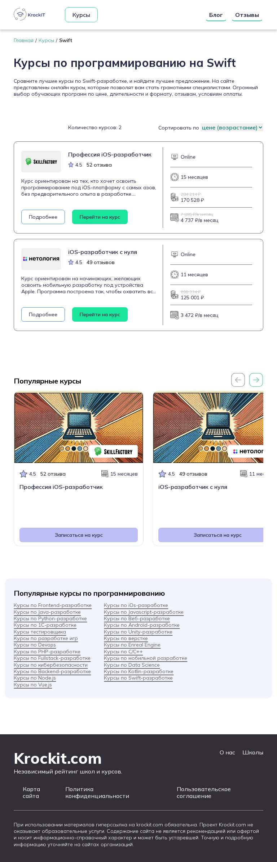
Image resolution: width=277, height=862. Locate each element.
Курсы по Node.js (35, 678)
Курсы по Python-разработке (50, 618)
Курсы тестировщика (40, 632)
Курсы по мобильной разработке (145, 658)
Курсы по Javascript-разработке (144, 612)
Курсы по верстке (126, 638)
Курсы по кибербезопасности (51, 665)
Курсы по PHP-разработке (47, 651)
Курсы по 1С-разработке (45, 625)
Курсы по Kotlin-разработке (138, 671)
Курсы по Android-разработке (142, 625)
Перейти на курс (100, 217)
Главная (24, 40)
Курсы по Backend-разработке (52, 671)
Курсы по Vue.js (33, 684)
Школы (252, 752)
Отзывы (247, 14)
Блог (216, 14)
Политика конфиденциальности (97, 792)
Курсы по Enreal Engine (132, 644)
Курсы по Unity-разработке (138, 632)
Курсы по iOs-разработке (136, 605)
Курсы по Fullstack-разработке (52, 658)
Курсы (81, 14)
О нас (227, 752)
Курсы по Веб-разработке (137, 618)
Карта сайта (31, 792)
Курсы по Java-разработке (47, 612)
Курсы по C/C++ (123, 651)
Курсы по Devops (35, 644)
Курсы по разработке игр (46, 638)
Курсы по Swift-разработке (138, 678)
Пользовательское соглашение (204, 792)
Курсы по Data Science (132, 665)
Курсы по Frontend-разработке (53, 605)
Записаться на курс (79, 535)
